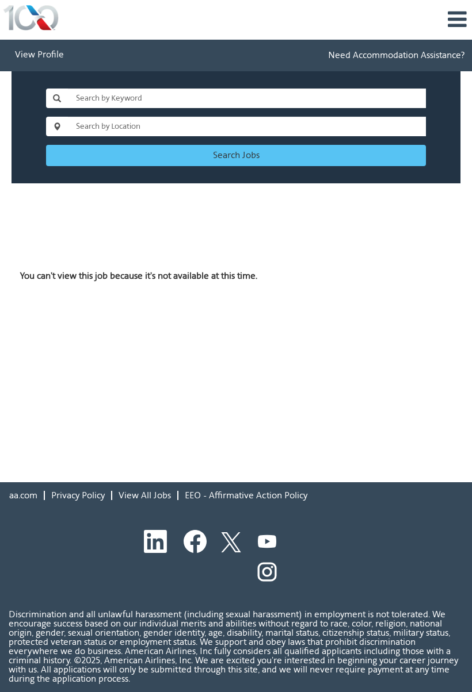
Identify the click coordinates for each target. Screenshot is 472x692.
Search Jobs (236, 154)
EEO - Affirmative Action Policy (246, 495)
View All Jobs (145, 495)
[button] (314, 20)
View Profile (39, 55)
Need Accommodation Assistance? (396, 54)
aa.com (23, 495)
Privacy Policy (78, 495)
